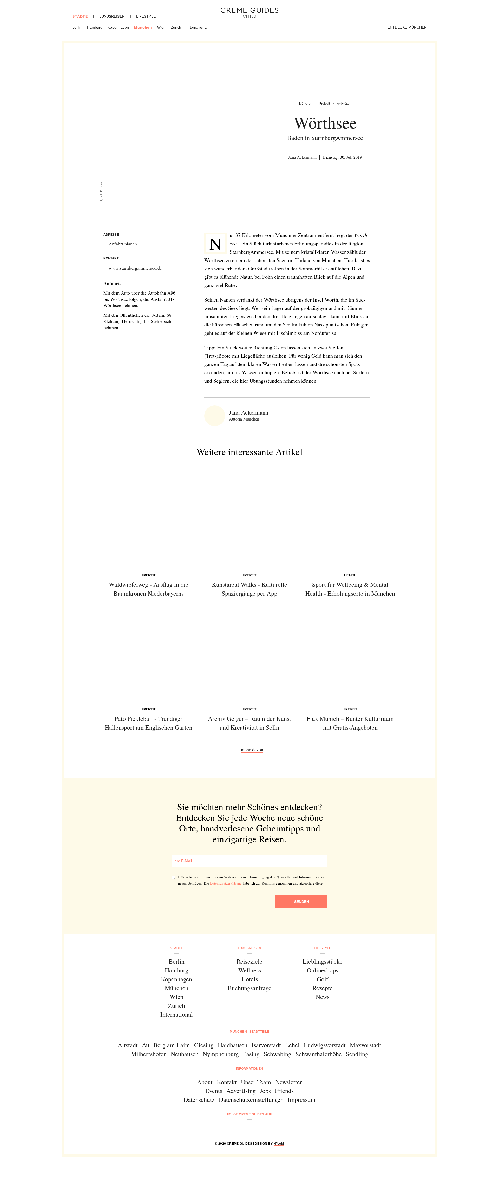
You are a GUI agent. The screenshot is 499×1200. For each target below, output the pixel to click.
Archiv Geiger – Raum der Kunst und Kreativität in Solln (249, 722)
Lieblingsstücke (323, 961)
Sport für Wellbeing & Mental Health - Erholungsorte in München (350, 588)
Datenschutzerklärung (226, 883)
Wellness (249, 970)
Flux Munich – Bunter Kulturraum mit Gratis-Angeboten (350, 722)
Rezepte (322, 988)
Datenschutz (199, 1099)
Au (145, 1045)
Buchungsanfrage (249, 988)
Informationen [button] (249, 1068)
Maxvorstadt (365, 1045)
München (143, 27)
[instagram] (243, 1128)
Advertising (241, 1090)
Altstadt (128, 1045)
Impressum (302, 1099)
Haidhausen (232, 1045)
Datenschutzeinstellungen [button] (251, 1099)
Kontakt (227, 1082)
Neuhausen (185, 1054)
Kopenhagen (118, 27)
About (205, 1082)
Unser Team (256, 1082)
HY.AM (279, 1143)
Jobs (265, 1090)
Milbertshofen (149, 1054)
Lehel (292, 1045)
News (322, 996)
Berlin (77, 27)
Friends (284, 1090)
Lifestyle (146, 16)
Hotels (249, 979)
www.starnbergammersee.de (135, 268)
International (197, 27)
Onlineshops (322, 970)
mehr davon (252, 749)
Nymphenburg (221, 1054)
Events (213, 1090)
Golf (322, 979)
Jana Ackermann (302, 157)
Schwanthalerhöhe (319, 1054)
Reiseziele (249, 961)
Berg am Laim (171, 1045)
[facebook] (229, 1128)
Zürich (176, 27)
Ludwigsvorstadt (325, 1045)
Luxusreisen (112, 16)
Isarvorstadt (266, 1045)
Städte (80, 16)
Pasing (251, 1054)
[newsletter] (269, 1128)
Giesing (204, 1045)
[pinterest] (256, 1128)
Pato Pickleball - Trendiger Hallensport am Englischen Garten (148, 722)
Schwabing (277, 1054)
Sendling (357, 1054)
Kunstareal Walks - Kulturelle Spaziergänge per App (249, 588)
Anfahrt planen (123, 244)
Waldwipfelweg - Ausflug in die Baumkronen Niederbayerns (148, 588)
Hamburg (95, 27)
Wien (161, 27)
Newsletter (288, 1082)
